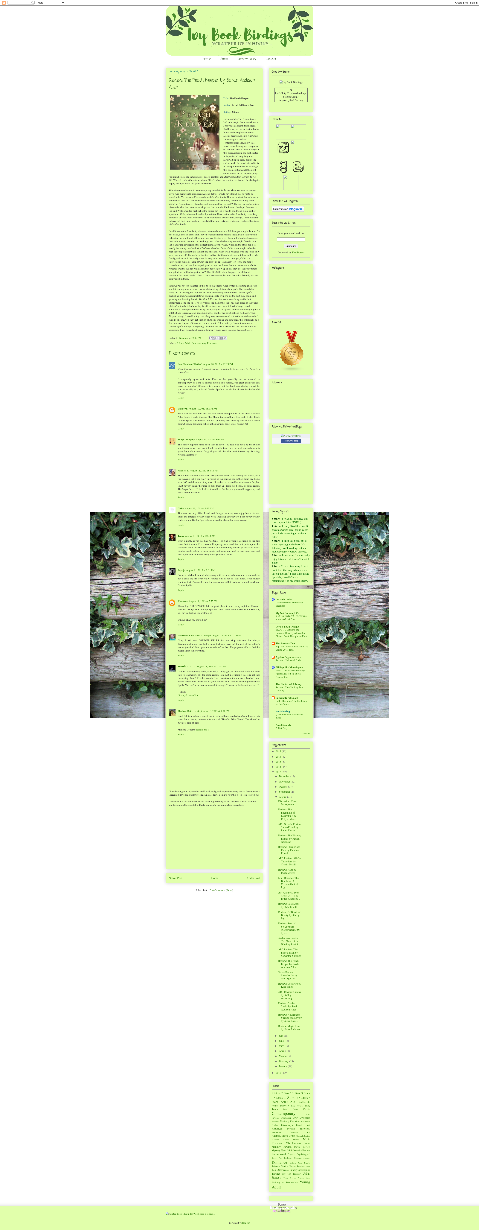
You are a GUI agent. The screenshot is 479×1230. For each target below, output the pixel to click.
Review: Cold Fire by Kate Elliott (289, 985)
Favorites (295, 1121)
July (281, 1035)
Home (207, 59)
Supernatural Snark (287, 698)
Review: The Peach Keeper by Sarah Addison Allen (288, 964)
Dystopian (305, 1117)
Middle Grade (291, 1139)
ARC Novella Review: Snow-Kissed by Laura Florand (290, 827)
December (284, 776)
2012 (279, 1072)
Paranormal (279, 1154)
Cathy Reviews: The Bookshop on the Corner (291, 702)
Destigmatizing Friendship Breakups (289, 604)
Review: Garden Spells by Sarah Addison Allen (288, 1006)
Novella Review (301, 1150)
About (224, 59)
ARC (293, 1102)
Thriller (276, 1173)
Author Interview (280, 1105)
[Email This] (211, 338)
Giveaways (287, 1125)
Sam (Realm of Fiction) (190, 364)
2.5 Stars (295, 1093)
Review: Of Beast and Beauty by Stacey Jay (289, 915)
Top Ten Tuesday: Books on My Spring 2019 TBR (292, 648)
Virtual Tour (304, 1177)
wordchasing (283, 711)
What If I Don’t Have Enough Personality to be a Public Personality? (290, 674)
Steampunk (304, 1170)
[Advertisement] (214, 840)
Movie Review (302, 1146)
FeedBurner (298, 252)
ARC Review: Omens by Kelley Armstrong (289, 995)
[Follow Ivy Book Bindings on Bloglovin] (288, 210)
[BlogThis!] (214, 338)
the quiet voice (284, 599)
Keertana (184, 338)
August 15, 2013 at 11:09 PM (211, 666)
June (281, 1040)
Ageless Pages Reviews (288, 657)
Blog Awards (297, 1105)
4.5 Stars (302, 1098)
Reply (181, 397)
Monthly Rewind (282, 1146)
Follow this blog (291, 441)
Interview (294, 1132)
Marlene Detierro (187, 711)
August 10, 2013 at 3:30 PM (210, 439)
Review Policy (247, 59)
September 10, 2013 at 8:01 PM (213, 711)
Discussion (286, 1117)
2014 (279, 766)
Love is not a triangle (287, 626)
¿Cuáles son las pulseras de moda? (289, 716)
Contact (271, 59)
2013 (279, 772)
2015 (279, 761)
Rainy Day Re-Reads (282, 1158)
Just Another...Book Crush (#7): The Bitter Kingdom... (289, 896)
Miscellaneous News (298, 1143)
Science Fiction (280, 1166)
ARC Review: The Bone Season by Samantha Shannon (289, 952)
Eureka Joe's (202, 729)
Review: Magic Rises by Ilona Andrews (289, 1027)
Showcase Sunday (287, 1170)
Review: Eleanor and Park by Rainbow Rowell (289, 850)
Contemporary (199, 343)
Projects (291, 1154)
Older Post (253, 878)
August (283, 797)
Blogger (245, 1222)
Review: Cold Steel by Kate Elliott (288, 905)
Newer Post (175, 878)
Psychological (303, 1154)
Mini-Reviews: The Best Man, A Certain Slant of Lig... (288, 882)
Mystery (276, 1150)
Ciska (181, 508)
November (285, 781)
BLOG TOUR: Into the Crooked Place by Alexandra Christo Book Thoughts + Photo (292, 633)
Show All (306, 733)
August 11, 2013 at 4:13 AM (204, 470)
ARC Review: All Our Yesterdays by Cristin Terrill (290, 861)
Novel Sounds (283, 725)
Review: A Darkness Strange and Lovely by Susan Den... (290, 1018)
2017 (279, 751)
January (283, 1066)
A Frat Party (282, 728)
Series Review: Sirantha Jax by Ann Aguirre (287, 975)
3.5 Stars (277, 1098)
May (281, 1046)
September (285, 791)
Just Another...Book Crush (291, 1133)
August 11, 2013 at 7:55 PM (203, 601)
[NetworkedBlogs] (291, 436)
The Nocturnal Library (289, 684)
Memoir (275, 1139)
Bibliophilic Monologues (289, 667)
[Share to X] (218, 338)
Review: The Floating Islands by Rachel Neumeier (289, 839)
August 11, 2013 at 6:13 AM (199, 508)
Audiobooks (304, 1102)
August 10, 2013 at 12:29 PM (218, 364)
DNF (295, 1117)
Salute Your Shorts (300, 1162)
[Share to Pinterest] (225, 338)
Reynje (181, 570)
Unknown (182, 408)
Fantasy (284, 1121)
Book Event (290, 1109)
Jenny (181, 536)
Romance (212, 343)
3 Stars (180, 343)
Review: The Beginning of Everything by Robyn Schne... (287, 814)
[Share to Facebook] (221, 338)
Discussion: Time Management (287, 802)
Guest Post (303, 1125)
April (282, 1051)
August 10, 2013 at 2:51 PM (203, 408)
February (284, 1061)
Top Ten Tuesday (291, 1173)
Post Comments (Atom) (221, 890)
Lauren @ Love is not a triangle (194, 635)
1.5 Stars (276, 1093)
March (282, 1056)
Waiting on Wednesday (285, 1182)
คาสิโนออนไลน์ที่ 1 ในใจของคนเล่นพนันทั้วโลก (291, 617)
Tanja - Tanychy (186, 439)
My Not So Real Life (287, 613)
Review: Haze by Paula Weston (287, 871)
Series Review (297, 1166)
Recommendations (302, 1158)
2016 (279, 756)
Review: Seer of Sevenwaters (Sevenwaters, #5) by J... (289, 928)
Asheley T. (183, 470)
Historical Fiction (283, 1128)
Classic (306, 1109)
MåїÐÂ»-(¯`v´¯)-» (186, 666)
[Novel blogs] (292, 370)
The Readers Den (285, 643)
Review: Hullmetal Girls (288, 660)
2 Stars (285, 1093)
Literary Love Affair (188, 695)
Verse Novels (289, 1177)
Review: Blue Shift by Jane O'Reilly (289, 689)
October (283, 786)
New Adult (287, 1150)
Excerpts (275, 1121)
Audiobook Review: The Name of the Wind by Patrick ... (289, 941)
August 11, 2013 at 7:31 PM (200, 570)
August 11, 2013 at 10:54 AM (200, 536)
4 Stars (289, 1097)
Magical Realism (303, 1135)
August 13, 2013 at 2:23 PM (226, 635)
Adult (187, 343)
